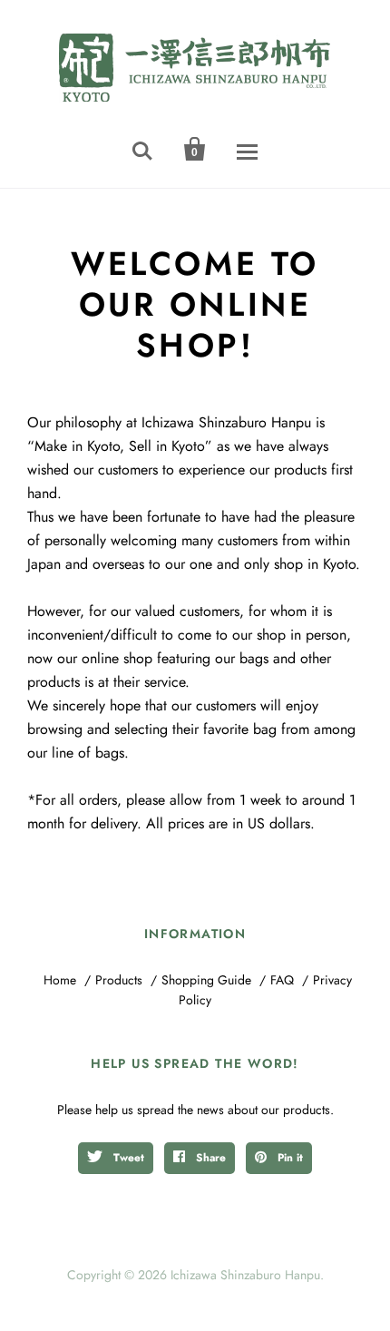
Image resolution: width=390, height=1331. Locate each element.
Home (60, 980)
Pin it (288, 1158)
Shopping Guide (206, 980)
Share (209, 1158)
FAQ (282, 980)
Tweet (127, 1158)
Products (118, 980)
